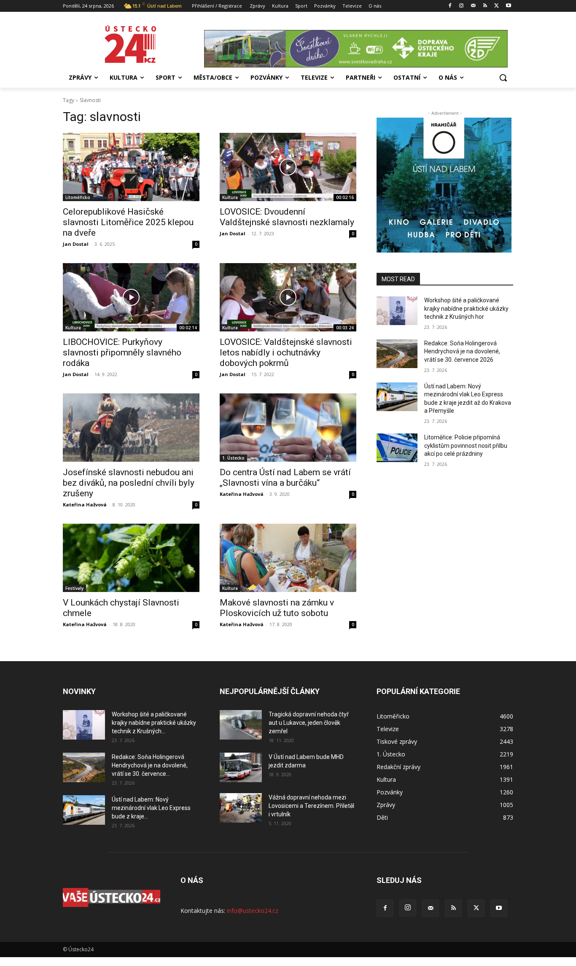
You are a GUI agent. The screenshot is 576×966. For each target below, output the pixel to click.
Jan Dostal (76, 244)
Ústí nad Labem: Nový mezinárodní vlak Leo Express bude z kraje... (151, 808)
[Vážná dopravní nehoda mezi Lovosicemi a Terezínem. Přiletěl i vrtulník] (241, 808)
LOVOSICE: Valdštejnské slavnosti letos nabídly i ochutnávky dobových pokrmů (286, 352)
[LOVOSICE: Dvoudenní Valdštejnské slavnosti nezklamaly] (288, 167)
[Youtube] (508, 6)
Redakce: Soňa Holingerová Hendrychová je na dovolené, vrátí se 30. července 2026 (462, 351)
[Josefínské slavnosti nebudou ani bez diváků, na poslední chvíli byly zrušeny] (131, 427)
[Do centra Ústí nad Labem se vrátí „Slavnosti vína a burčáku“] (288, 427)
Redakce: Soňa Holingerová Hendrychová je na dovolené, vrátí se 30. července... (150, 765)
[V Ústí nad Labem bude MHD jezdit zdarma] (241, 767)
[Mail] (473, 6)
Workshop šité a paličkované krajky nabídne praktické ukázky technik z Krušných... (154, 723)
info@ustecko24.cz (252, 911)
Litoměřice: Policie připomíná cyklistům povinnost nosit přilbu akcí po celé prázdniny (465, 445)
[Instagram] (461, 6)
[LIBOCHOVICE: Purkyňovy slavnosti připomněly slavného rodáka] (131, 297)
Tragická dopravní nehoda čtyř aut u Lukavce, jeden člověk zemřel (309, 723)
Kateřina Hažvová (85, 504)
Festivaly (74, 588)
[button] (503, 77)
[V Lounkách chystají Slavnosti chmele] (131, 558)
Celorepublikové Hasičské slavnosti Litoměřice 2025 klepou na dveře (128, 222)
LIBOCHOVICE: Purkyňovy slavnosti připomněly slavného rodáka (122, 352)
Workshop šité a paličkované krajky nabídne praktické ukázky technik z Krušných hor (466, 308)
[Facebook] (450, 6)
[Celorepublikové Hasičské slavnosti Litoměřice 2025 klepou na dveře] (131, 167)
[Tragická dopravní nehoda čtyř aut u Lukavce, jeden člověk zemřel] (241, 725)
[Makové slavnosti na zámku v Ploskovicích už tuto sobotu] (288, 558)
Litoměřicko (77, 197)
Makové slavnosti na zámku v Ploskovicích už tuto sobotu (277, 607)
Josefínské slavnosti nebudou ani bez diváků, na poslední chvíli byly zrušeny (128, 482)
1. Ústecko (233, 458)
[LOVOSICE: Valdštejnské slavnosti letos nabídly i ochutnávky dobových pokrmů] (288, 297)
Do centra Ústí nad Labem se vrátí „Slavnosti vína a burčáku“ (285, 477)
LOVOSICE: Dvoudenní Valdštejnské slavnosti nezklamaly (287, 217)
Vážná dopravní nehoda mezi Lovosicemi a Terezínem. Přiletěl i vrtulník (311, 806)
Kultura (230, 197)
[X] (496, 6)
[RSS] (485, 6)
